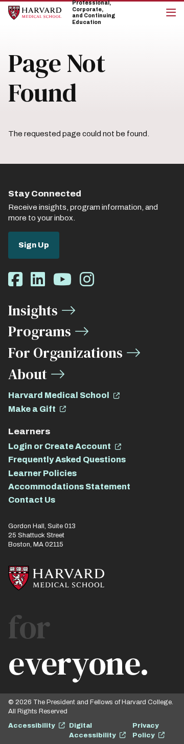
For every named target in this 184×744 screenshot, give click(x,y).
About (27, 374)
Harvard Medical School (58, 395)
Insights (33, 310)
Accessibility (31, 725)
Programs (39, 331)
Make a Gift (32, 409)
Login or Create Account (59, 446)
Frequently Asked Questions (67, 459)
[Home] (34, 12)
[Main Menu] (171, 13)
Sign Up (33, 245)
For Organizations (65, 352)
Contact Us (31, 499)
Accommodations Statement (69, 486)
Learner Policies (42, 473)
